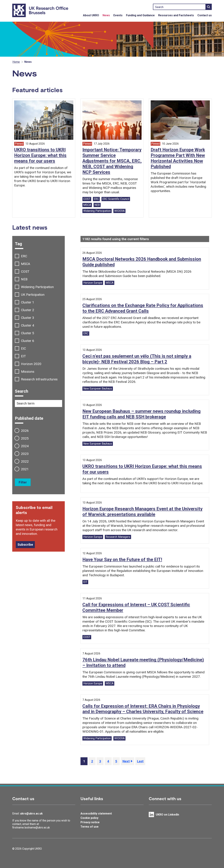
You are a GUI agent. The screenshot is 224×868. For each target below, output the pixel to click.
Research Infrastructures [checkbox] (39, 379)
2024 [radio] (25, 446)
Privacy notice (90, 822)
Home (16, 61)
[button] (92, 761)
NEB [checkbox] (24, 279)
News (106, 15)
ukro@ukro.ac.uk (31, 813)
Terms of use (89, 826)
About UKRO (91, 15)
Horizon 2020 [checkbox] (31, 364)
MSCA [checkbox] (25, 264)
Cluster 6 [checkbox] (27, 341)
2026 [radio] (25, 431)
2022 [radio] (25, 461)
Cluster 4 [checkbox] (27, 325)
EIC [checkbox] (23, 348)
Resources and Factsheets (176, 15)
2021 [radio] (25, 469)
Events (117, 15)
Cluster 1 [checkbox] (27, 302)
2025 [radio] (25, 438)
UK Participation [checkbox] (32, 295)
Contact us (204, 15)
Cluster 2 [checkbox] (27, 310)
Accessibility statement (96, 813)
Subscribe (25, 545)
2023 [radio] (25, 454)
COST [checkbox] (25, 272)
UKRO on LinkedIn (167, 814)
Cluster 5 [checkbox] (27, 333)
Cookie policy (89, 818)
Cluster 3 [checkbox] (27, 318)
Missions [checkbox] (27, 372)
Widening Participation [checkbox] (37, 287)
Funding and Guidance (140, 15)
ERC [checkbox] (24, 256)
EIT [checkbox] (23, 356)
